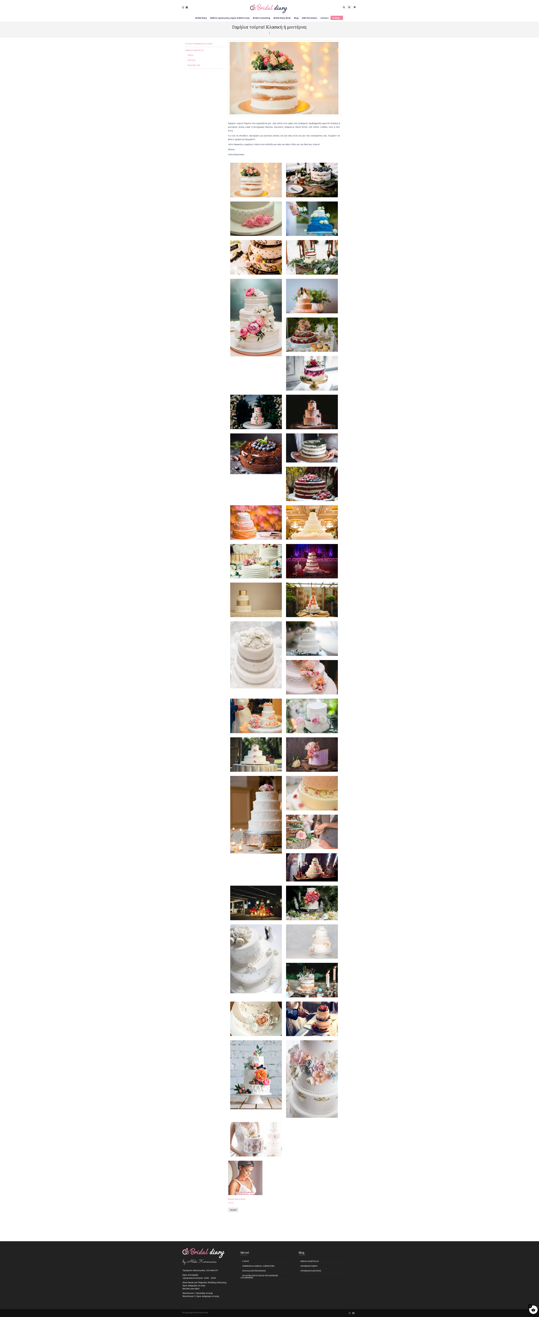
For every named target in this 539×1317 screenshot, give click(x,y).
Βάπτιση (191, 60)
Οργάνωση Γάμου (309, 1266)
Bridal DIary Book (282, 18)
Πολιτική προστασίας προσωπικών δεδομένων (259, 1276)
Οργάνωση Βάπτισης (310, 1270)
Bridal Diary (201, 18)
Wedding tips (193, 65)
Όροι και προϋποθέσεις (254, 1270)
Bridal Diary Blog (194, 50)
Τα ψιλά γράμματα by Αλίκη (199, 43)
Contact (324, 18)
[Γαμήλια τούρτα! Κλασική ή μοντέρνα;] (256, 182)
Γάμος (190, 55)
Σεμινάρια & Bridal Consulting (258, 1266)
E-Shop (336, 18)
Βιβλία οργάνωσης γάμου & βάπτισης (230, 18)
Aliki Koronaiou (309, 18)
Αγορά (233, 1209)
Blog (296, 18)
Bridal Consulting (261, 18)
